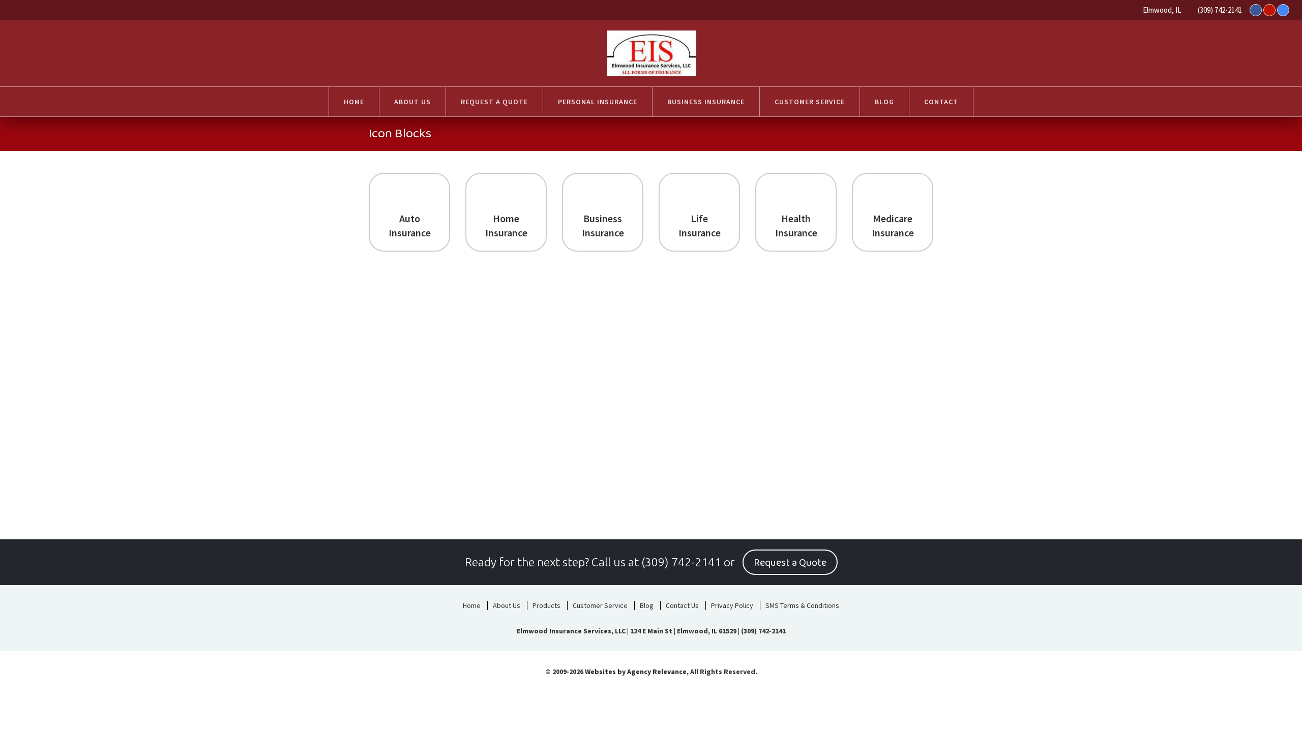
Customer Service (600, 605)
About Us (506, 605)
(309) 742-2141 (1220, 10)
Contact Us (682, 605)
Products (546, 605)
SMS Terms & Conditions (802, 605)
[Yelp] (1269, 10)
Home (472, 605)
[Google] (1283, 10)
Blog (647, 605)
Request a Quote (790, 563)
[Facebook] (1256, 10)
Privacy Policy (732, 605)
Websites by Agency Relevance (636, 671)
